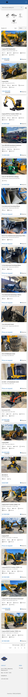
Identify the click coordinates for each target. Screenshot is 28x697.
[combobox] (22, 28)
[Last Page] (24, 647)
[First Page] (15, 647)
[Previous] (18, 647)
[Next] (21, 647)
